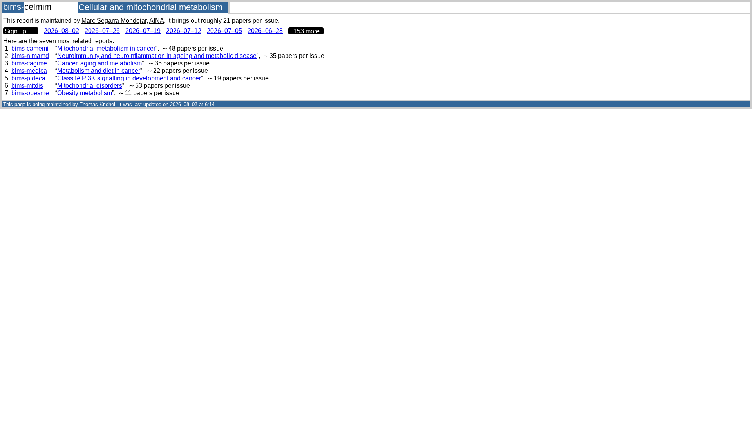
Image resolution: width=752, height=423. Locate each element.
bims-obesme (30, 93)
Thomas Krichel (97, 104)
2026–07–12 (183, 30)
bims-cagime (29, 63)
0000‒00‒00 (306, 30)
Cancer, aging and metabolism (99, 63)
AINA (156, 20)
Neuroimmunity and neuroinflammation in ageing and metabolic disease (157, 55)
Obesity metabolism (84, 93)
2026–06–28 (265, 30)
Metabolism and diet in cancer (98, 70)
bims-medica (29, 70)
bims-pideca (28, 78)
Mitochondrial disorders (89, 85)
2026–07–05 (224, 30)
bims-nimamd (30, 55)
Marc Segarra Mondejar (113, 20)
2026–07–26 (102, 30)
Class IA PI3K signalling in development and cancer (129, 78)
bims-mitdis (27, 85)
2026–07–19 (143, 30)
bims (12, 7)
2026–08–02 (61, 30)
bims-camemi (30, 48)
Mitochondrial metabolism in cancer (106, 48)
